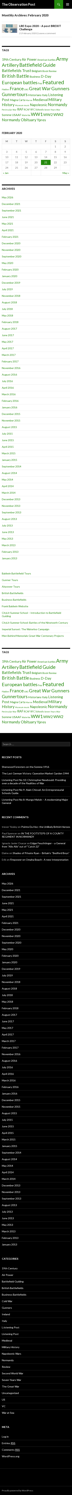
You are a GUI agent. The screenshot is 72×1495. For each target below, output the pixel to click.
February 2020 (10, 269)
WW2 (48, 114)
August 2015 (9, 427)
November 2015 (11, 420)
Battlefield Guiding (13, 1281)
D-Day (46, 76)
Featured (53, 82)
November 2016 (11, 368)
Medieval (40, 100)
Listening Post (10, 1333)
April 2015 (8, 446)
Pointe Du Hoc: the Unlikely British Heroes (45, 826)
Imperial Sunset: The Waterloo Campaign (25, 629)
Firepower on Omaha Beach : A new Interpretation (39, 859)
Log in (5, 1436)
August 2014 (9, 473)
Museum (19, 105)
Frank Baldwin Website (15, 606)
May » (66, 172)
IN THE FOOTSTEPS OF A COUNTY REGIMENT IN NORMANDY (33, 835)
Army (62, 59)
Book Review (49, 71)
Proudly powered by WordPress (17, 1490)
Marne (29, 100)
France (17, 88)
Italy (45, 95)
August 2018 (9, 302)
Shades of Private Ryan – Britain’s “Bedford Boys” (41, 853)
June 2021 (8, 217)
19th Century (11, 59)
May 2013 (7, 538)
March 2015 (9, 453)
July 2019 (7, 289)
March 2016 (9, 394)
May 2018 (7, 315)
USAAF (16, 114)
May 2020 (7, 263)
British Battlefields (12, 593)
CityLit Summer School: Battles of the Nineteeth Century (35, 622)
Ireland (6, 1314)
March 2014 (9, 492)
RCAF (27, 109)
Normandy (57, 104)
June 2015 (8, 440)
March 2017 (9, 354)
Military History (10, 1347)
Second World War (12, 1373)
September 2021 (11, 210)
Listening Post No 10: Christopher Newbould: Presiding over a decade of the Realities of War (34, 781)
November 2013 (11, 505)
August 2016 (9, 374)
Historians (34, 95)
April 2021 (8, 230)
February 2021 (10, 236)
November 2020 (11, 249)
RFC (32, 109)
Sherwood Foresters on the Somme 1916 (25, 766)
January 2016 (9, 407)
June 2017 (8, 335)
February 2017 (10, 361)
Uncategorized (10, 1393)
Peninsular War (9, 109)
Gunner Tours (10, 580)
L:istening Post (10, 1327)
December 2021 (11, 203)
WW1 (37, 114)
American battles (46, 59)
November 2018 (11, 295)
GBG (26, 89)
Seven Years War (52, 109)
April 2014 (8, 486)
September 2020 (11, 256)
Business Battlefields (14, 599)
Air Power (29, 59)
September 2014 (11, 466)
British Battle (15, 76)
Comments (11, 1449)
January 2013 (9, 558)
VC (4, 1406)
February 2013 (10, 551)
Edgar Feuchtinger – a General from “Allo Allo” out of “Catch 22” (33, 845)
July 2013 (7, 525)
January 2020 (9, 276)
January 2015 (9, 459)
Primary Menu (67, 4)
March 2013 (9, 545)
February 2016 (10, 400)
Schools (39, 109)
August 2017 (9, 328)
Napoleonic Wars (11, 1353)
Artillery (10, 65)
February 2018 (10, 322)
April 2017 (8, 348)
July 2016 (7, 381)
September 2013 (11, 512)
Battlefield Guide (37, 65)
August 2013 (9, 518)
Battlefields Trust (16, 70)
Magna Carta (17, 100)
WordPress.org (10, 1456)
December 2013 (11, 499)
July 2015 (7, 433)
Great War (40, 88)
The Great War (10, 1386)
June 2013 (8, 532)
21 (45, 162)
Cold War (7, 1301)
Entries (8, 1443)
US (3, 1399)
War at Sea (8, 1412)
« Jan (5, 172)
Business (35, 76)
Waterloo (26, 115)
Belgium (37, 71)
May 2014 (7, 479)
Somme (6, 114)
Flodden (5, 89)
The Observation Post (18, 4)
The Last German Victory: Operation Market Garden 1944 (35, 773)
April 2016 (8, 387)
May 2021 (7, 223)
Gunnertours (15, 94)
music (26, 105)
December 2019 (11, 282)
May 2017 (7, 341)
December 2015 (11, 413)
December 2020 (11, 243)
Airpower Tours (11, 586)
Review (6, 1366)
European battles (19, 82)
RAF (20, 109)
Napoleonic (38, 105)
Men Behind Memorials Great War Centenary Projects (33, 635)
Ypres (41, 120)
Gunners (60, 88)
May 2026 (7, 197)
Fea (40, 83)
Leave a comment (47, 33)
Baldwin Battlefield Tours (16, 573)
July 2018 (7, 308)
